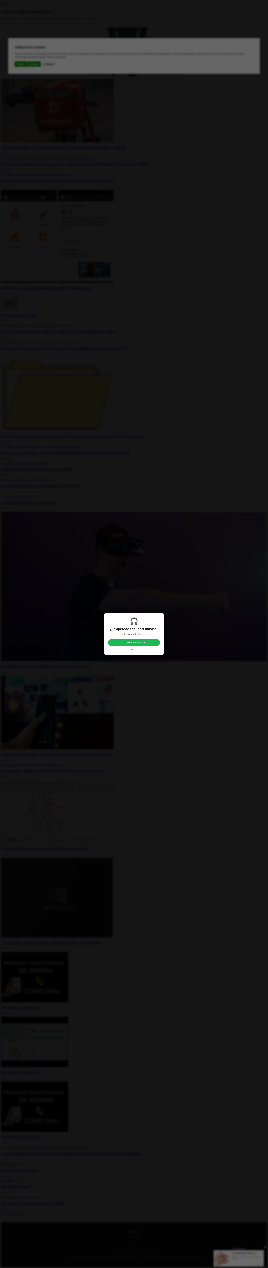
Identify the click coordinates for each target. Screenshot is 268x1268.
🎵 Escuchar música (134, 642)
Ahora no (134, 649)
